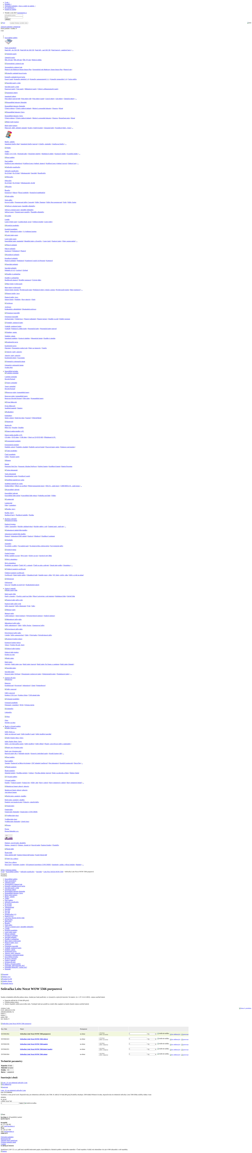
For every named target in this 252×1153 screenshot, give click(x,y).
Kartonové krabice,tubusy (13, 642)
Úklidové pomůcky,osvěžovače (14, 573)
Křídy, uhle (34, 782)
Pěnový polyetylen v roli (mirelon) (43, 596)
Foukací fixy (26, 782)
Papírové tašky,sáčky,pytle (13, 604)
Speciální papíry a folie (12, 87)
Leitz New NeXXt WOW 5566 (53, 872)
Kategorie (4, 874)
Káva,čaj (7, 585)
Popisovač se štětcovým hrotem (20, 763)
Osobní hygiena (10, 553)
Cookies (3, 1144)
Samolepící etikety (10, 96)
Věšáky (53, 495)
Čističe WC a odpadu (25, 565)
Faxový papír (9, 79)
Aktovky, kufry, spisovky (12, 355)
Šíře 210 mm (9, 60)
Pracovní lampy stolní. (52, 447)
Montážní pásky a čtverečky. (33, 241)
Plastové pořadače (10, 260)
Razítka (31, 515)
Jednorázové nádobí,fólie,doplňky (15, 534)
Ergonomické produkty (12, 445)
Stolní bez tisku (19, 418)
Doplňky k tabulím (49, 338)
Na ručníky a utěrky (11, 546)
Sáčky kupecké (9, 606)
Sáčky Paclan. (27, 625)
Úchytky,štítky (36, 280)
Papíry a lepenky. (10, 596)
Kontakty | (8, 4)
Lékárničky (8, 712)
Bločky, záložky (10, 142)
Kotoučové (8, 192)
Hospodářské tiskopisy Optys (14, 116)
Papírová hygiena (10, 524)
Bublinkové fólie (60, 596)
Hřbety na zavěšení (21, 486)
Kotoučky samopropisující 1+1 (39, 79)
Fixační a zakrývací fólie (24, 596)
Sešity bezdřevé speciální (43, 734)
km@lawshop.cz (9, 1126)
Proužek (14, 427)
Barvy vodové (43, 782)
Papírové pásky (56, 241)
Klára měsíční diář (10, 855)
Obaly (33, 299)
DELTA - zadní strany (52, 486)
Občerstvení (8, 582)
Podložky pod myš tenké (36, 447)
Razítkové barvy (10, 515)
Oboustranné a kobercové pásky (31, 674)
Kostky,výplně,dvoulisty (35, 128)
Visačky (44, 348)
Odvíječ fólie (71, 596)
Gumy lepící (47, 241)
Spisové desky (9, 299)
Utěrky (7, 457)
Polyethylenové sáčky (45, 635)
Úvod (2, 872)
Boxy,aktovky (26, 299)
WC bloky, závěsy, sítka (60, 575)
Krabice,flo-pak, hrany (17, 645)
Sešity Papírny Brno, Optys (13, 741)
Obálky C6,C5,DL (10, 154)
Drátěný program (64, 319)
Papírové (30, 536)
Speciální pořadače (10, 268)
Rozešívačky (42, 173)
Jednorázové (26, 685)
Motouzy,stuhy (9, 613)
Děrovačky (8, 180)
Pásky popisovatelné (69, 241)
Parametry (4, 876)
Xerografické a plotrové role (13, 67)
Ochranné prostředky (11, 702)
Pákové (15, 192)
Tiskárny (20, 408)
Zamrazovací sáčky (38, 625)
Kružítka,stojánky (22, 773)
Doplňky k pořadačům (12, 278)
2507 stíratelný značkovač (40, 763)
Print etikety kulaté (38, 99)
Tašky (33, 606)
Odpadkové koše (32, 575)
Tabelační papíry (10, 57)
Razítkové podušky (22, 515)
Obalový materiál (10, 588)
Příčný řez (8, 427)
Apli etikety (59, 99)
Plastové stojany (42, 319)
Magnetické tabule (37, 338)
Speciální (34, 173)
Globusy (31, 773)
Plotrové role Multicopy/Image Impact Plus (18, 69)
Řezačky (7, 190)
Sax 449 (7, 912)
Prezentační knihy (33, 328)
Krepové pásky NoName (12, 674)
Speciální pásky (9, 672)
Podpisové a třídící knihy (19, 328)
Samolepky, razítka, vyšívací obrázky (63, 864)
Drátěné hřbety (9, 486)
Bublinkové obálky (48, 154)
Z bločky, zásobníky (45, 144)
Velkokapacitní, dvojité (28, 183)
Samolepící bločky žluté (12, 144)
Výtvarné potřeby (10, 780)
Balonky (78, 864)
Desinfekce (66, 565)
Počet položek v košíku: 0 (9, 30)
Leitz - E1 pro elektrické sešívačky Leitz (13, 1090)
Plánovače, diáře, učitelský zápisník (16, 128)
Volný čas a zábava (11, 862)
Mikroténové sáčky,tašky (12, 623)
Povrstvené (18, 685)
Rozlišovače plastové (11, 280)
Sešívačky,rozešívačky (12, 171)
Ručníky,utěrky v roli (40, 526)
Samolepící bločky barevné (29, 144)
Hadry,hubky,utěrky (19, 575)
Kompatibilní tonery (37, 398)
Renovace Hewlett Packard (13, 398)
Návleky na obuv (10, 722)
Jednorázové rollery (16, 231)
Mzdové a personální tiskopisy (41, 108)
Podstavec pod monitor (67, 447)
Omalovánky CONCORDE (29, 812)
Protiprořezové (40, 685)
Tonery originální (10, 386)
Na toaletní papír (23, 546)
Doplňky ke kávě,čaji (18, 585)
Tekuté (7, 231)
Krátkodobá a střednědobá (13, 309)
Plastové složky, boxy (11, 297)
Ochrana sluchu (29, 705)
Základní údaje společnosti (9, 1140)
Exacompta (21, 358)
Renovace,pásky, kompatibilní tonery (16, 396)
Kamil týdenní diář (41, 855)
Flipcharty (8, 348)
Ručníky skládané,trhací (25, 526)
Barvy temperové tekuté (74, 782)
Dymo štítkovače (10, 406)
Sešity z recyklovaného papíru (14, 744)
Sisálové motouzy (49, 616)
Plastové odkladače (30, 319)
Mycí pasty (24, 555)
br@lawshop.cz (9, 1131)
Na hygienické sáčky (56, 546)
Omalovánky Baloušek (12, 812)
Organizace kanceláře (11, 316)
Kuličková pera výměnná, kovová (56, 163)
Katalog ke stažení (10, 9)
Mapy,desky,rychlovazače (13, 287)
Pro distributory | (10, 8)
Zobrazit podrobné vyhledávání (10, 27)
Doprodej (8, 969)
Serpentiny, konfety (19, 864)
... (72, 50)
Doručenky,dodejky (34, 154)
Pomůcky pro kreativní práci (13, 802)
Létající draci (25, 821)
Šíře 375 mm (27, 60)
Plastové (23, 251)
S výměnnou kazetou (29, 231)
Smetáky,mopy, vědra (45, 575)
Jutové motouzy (20, 616)
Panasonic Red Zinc (11, 466)
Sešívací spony (9, 212)
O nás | (7, 2)
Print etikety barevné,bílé (12, 99)
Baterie (7, 464)
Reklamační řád (6, 1139)
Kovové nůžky (9, 202)
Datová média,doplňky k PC (13, 435)
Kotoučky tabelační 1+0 (21, 79)
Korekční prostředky (11, 229)
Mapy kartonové (75, 290)
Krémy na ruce (33, 555)
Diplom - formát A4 (24, 845)
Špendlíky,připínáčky (37, 212)
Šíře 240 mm (18, 60)
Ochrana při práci (10, 678)
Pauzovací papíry (10, 89)
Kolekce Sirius (22, 695)
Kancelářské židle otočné (12, 495)
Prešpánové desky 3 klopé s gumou (44, 290)
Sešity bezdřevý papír (28, 734)
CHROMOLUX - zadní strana (70, 486)
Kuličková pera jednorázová (13, 163)
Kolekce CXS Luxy (11, 695)
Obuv (6, 720)
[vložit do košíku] (163, 1033)
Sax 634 (7, 911)
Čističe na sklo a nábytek (41, 565)
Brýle (21, 705)
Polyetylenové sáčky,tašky (13, 633)
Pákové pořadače (10, 248)
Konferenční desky (11, 358)
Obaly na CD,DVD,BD (35, 437)
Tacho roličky (72, 79)
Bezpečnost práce (64, 118)
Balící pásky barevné (29, 664)
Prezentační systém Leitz (19, 348)
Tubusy (7, 645)
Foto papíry (20, 89)
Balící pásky (8, 662)
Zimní (33, 685)
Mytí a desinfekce (10, 563)
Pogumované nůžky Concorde (24, 202)
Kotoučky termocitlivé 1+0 (58, 79)
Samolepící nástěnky (11, 338)
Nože (64, 202)
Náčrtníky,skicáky (24, 753)
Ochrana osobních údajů (8, 1142)
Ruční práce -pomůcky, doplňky (15, 800)
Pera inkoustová (54, 763)
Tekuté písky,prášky (56, 565)
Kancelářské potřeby (11, 38)
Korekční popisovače (66, 763)
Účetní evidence (10, 108)
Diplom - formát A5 (11, 845)
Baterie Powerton (66, 466)
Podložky (18, 299)
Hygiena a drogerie (11, 519)
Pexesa (7, 829)
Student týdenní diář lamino (25, 855)
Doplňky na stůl (53, 319)
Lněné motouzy (9, 616)
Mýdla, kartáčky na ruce (12, 555)
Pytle (28, 606)
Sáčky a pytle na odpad (76, 575)
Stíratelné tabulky (10, 773)
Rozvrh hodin (36, 845)
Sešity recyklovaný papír (12, 734)
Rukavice (8, 683)
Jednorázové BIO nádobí (19, 536)
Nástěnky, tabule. (10, 336)
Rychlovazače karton (62, 290)
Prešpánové (16, 251)
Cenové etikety (50, 99)
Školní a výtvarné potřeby (13, 726)
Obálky (7, 151)
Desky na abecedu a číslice (60, 773)
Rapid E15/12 (9, 916)
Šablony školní (74, 773)
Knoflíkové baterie (54, 466)
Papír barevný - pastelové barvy (61, 50)
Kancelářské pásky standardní (14, 241)
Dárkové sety (72, 163)
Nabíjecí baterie (43, 466)
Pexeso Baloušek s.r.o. (12, 831)
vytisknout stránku (10, 870)
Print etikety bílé (26, 99)
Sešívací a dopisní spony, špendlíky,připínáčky (19, 210)
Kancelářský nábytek (11, 493)
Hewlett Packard (10, 379)
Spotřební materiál (10, 408)
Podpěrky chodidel (22, 447)
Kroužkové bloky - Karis (63, 128)
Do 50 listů (16, 173)
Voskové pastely (16, 782)
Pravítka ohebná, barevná (43, 773)
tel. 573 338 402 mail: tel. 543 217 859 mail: (8, 1125)
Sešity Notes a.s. (10, 732)
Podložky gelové (10, 447)
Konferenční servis (10, 346)
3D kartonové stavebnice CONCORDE (38, 864)
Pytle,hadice (33, 635)
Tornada (7, 763)
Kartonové (8, 251)
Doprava (55, 108)
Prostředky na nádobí (11, 565)
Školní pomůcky (10, 771)
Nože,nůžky (8, 200)
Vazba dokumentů (10, 474)
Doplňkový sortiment (48, 536)
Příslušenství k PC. (50, 437)
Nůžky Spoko (72, 202)
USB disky (23, 437)
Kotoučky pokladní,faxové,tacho (15, 77)
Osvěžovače (8, 575)
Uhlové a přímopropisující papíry (48, 89)
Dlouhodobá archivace (29, 309)
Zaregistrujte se (22, 13)
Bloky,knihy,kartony (11, 125)
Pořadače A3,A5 (10, 270)
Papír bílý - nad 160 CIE (42, 50)
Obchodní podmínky (7, 1137)
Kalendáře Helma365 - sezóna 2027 (16, 967)
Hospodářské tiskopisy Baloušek (15, 106)
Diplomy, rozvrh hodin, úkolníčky (15, 843)
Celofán (7, 635)
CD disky (8, 437)
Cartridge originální (11, 377)
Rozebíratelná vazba (11, 476)
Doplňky (21, 427)
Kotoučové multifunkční (37, 192)
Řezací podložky (23, 192)
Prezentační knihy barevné (48, 328)
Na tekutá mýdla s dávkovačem (39, 546)
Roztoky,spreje (14, 457)
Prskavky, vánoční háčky (31, 802)
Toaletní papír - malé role (56, 526)
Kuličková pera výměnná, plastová (34, 163)
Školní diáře (8, 852)
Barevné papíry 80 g (11, 753)
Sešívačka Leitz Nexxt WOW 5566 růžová (34, 1039)
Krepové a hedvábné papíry (39, 753)
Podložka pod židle (44, 495)
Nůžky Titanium (40, 202)
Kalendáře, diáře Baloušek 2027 (15, 965)
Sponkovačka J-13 (10, 914)
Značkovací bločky (58, 144)
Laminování (8, 503)
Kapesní (28, 418)
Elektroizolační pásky (49, 674)
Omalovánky (9, 809)
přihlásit (8, 19)
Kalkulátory (8, 415)
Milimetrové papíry (31, 89)
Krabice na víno (10, 654)
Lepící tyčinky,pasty (11, 222)
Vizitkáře (7, 328)
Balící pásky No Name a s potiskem (48, 664)
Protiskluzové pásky (63, 674)
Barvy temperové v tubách (57, 782)
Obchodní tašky (22, 154)
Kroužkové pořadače (11, 258)
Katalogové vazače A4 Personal (35, 260)
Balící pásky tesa (16, 664)
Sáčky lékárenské (20, 606)
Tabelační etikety (69, 99)
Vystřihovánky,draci (11, 819)
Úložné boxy (19, 319)
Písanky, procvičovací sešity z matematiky (58, 744)
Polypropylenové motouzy (34, 616)
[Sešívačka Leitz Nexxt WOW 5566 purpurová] (16, 1023)
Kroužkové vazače (24, 476)
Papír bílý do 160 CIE (27, 50)
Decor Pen (77, 763)
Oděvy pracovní (10, 693)
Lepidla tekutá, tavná (24, 222)
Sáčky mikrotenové (11, 625)
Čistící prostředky (10, 454)
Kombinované (9, 685)
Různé (61, 108)
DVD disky (15, 437)
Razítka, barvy (9, 513)
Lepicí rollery (48, 222)
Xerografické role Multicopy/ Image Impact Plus (47, 69)
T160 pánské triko (34, 695)
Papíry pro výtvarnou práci (13, 751)
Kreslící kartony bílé (55, 753)
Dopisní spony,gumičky (22, 212)
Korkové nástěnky (24, 338)
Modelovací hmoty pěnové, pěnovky (16, 790)
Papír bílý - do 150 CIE (12, 50)
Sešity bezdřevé (29, 744)
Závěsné (25, 270)
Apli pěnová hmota (11, 792)
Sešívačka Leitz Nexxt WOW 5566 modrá (34, 1044)
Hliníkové (37, 536)
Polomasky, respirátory (12, 705)
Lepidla (7, 219)
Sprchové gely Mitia (45, 555)
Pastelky (7, 782)
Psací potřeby (9, 161)
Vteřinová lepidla (37, 222)
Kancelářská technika (11, 371)
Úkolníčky (55, 845)
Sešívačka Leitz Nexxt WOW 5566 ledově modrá (36, 1049)
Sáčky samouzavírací (17, 635)
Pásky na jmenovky (35, 348)
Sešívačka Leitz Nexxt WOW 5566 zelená (33, 1054)
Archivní (19, 270)
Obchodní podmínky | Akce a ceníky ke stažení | (20, 6)
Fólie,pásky (26, 398)
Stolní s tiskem (9, 418)
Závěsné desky (9, 319)
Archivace (8, 307)
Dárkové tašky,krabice (12, 652)
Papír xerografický (10, 48)
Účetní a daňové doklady (23, 108)
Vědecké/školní (36, 418)
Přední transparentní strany (36, 486)
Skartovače (8, 425)
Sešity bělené (39, 744)
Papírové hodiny (46, 845)
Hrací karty (8, 864)
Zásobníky (8, 544)
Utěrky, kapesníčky (11, 526)
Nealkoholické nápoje (32, 585)
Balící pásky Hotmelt (66, 664)
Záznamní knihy (49, 128)
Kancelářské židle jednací (29, 495)
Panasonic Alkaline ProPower (27, 466)
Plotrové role (68, 69)
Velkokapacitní (25, 173)
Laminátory (12, 505)
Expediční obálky (72, 154)
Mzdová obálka (37, 60)
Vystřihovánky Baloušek (12, 821)
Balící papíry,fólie (10, 594)
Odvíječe (7, 664)
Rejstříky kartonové (25, 280)
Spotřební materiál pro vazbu (14, 483)
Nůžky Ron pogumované (54, 202)
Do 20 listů (8, 173)
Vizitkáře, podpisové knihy (13, 326)
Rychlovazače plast (26, 290)
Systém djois (9, 367)
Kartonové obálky (60, 154)
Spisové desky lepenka (12, 290)
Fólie (6, 505)
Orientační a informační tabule (14, 365)
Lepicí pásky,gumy (11, 239)
